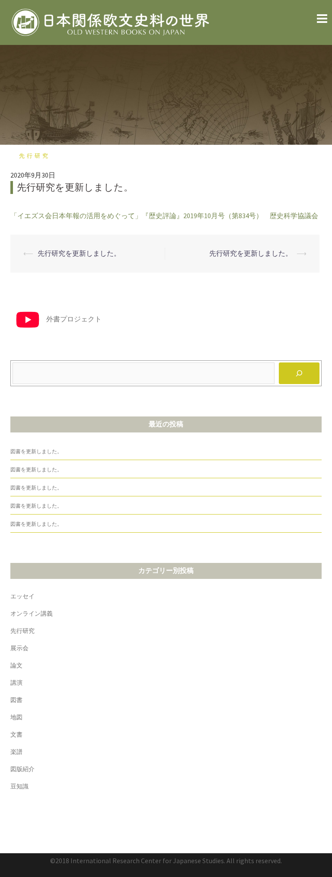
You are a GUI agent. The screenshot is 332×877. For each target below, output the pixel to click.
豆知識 (19, 786)
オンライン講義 (31, 613)
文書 (16, 734)
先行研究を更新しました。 (79, 253)
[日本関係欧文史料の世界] (112, 21)
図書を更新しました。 (36, 451)
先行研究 (34, 155)
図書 (16, 700)
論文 (16, 665)
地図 (16, 717)
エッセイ (22, 596)
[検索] (299, 373)
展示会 (19, 648)
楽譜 (16, 752)
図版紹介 (22, 769)
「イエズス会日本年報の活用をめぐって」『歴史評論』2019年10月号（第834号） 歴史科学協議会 (164, 215)
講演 (16, 682)
